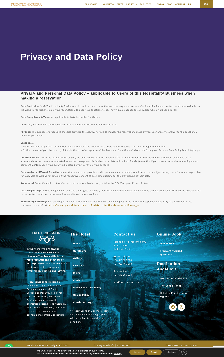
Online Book (167, 243)
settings (117, 353)
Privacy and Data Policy (87, 287)
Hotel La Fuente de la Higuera (173, 295)
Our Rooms (91, 4)
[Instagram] (181, 307)
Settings (171, 352)
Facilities (145, 4)
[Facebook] (173, 307)
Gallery (77, 258)
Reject (154, 352)
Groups (130, 4)
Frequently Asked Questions (171, 252)
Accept (137, 352)
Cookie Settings (83, 302)
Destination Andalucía (173, 278)
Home (76, 243)
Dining (160, 4)
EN (189, 4)
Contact (180, 4)
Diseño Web (172, 345)
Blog (169, 4)
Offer (120, 4)
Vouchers (108, 4)
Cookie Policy (81, 294)
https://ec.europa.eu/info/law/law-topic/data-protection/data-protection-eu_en (93, 205)
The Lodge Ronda (170, 285)
